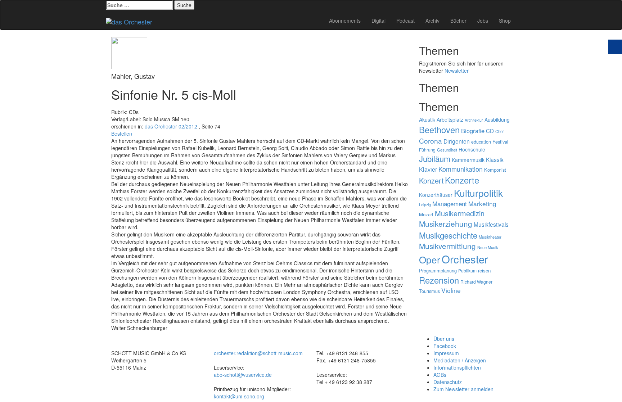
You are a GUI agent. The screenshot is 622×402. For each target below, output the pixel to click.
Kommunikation (460, 168)
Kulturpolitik (478, 192)
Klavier (428, 169)
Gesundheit (447, 150)
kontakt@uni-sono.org (239, 396)
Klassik (495, 159)
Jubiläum (434, 158)
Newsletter (457, 70)
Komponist (495, 169)
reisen (484, 270)
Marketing (482, 203)
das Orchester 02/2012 (171, 126)
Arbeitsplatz (450, 119)
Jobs (482, 20)
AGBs (439, 374)
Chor (499, 131)
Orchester (465, 258)
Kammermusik (468, 159)
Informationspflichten (457, 367)
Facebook (444, 345)
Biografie (472, 130)
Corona (430, 140)
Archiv (432, 20)
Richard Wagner (476, 282)
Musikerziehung (445, 223)
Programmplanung (438, 270)
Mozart (426, 214)
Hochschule (472, 149)
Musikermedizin (459, 213)
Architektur (474, 120)
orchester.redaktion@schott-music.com (258, 353)
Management (449, 203)
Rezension (439, 280)
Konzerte (462, 180)
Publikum (467, 270)
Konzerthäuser (435, 194)
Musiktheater (490, 237)
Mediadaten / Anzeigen (459, 360)
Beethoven (439, 129)
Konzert (431, 180)
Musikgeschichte (448, 235)
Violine (451, 290)
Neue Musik (487, 247)
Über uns (443, 338)
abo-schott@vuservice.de (243, 374)
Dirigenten (456, 141)
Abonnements (345, 20)
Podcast (405, 20)
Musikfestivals (491, 224)
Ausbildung (497, 119)
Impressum (446, 353)
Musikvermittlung (447, 245)
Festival (500, 141)
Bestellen (121, 133)
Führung (427, 149)
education (481, 142)
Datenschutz (447, 381)
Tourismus (429, 291)
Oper (429, 259)
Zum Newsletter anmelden (463, 389)
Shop (505, 20)
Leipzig (425, 204)
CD (490, 131)
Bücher (458, 20)
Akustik (427, 119)
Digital (378, 20)
